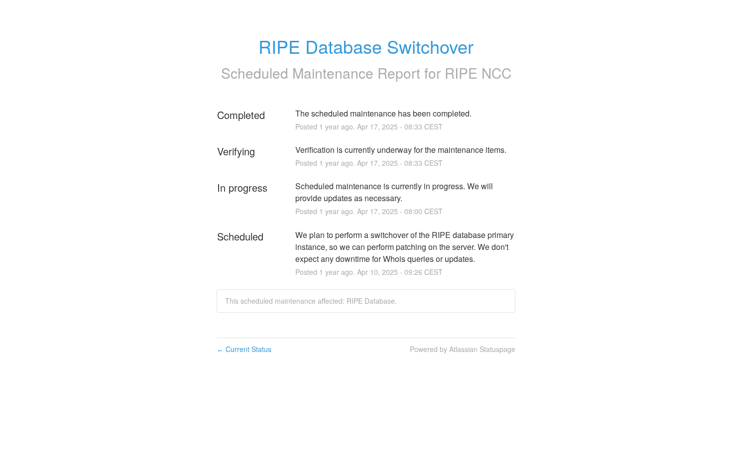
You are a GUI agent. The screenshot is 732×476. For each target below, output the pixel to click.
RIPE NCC (478, 73)
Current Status (244, 349)
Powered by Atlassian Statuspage (462, 349)
